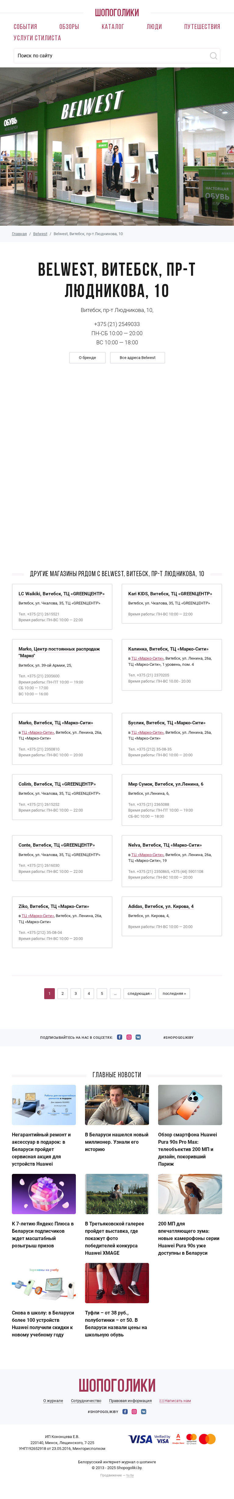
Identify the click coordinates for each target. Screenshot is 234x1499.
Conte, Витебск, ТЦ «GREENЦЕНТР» (57, 845)
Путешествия (202, 27)
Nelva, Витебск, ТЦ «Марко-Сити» (165, 845)
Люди (154, 27)
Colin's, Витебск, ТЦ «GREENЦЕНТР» (57, 784)
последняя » (174, 993)
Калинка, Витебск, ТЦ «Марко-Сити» (168, 649)
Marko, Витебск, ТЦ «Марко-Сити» (56, 723)
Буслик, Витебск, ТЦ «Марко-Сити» (167, 723)
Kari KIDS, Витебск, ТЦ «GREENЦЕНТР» (170, 594)
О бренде (87, 357)
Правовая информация (130, 1400)
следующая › (140, 993)
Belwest (40, 233)
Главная (19, 233)
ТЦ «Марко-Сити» (147, 658)
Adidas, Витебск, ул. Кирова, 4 (161, 906)
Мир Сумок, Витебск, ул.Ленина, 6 (166, 784)
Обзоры (69, 27)
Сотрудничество (86, 1400)
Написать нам (177, 1400)
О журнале (53, 1400)
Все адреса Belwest (137, 357)
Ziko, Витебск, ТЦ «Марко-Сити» (54, 906)
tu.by (130, 1475)
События (25, 27)
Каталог (113, 27)
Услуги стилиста (37, 38)
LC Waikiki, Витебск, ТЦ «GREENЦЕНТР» (62, 594)
